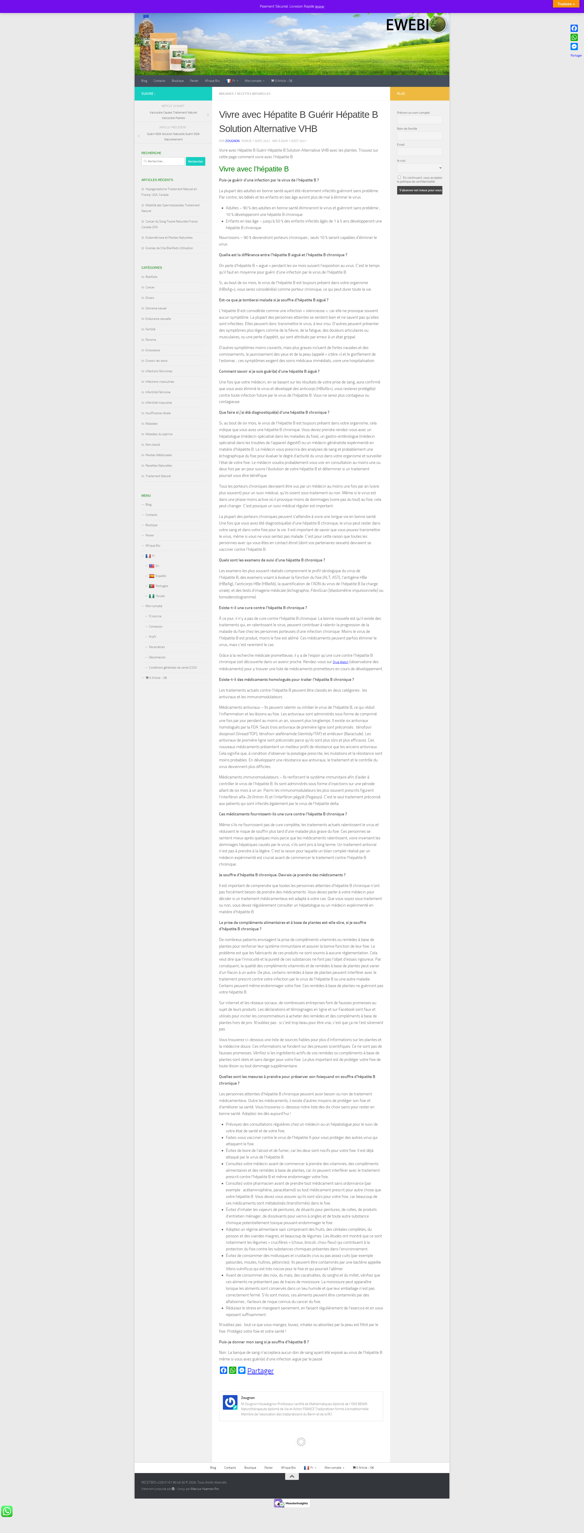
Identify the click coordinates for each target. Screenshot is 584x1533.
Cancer (150, 287)
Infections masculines (160, 382)
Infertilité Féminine (158, 392)
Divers (150, 298)
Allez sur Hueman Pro (204, 1489)
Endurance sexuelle (158, 319)
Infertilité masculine (159, 403)
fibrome (151, 340)
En (157, 566)
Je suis (401, 161)
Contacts (159, 81)
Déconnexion (157, 657)
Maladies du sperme (159, 434)
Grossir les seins (157, 361)
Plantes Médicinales (159, 455)
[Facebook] (576, 28)
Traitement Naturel (158, 476)
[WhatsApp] (576, 37)
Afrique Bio (212, 81)
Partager (260, 1370)
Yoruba (160, 596)
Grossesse (153, 350)
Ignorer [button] (319, 6)
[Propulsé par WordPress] (173, 1488)
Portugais (162, 586)
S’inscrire (155, 616)
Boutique (178, 81)
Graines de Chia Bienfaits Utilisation (169, 248)
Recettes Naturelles (254, 94)
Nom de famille (407, 129)
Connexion (155, 626)
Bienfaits (152, 277)
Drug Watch (340, 662)
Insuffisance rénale (158, 413)
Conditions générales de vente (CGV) (173, 668)
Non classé (153, 445)
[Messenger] (576, 46)
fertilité (150, 329)
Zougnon (232, 141)
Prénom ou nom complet (413, 113)
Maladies (226, 94)
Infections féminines (159, 371)
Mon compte (253, 81)
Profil (152, 637)
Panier (194, 81)
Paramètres (157, 647)
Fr (233, 81)
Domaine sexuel (156, 308)
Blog (144, 81)
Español (161, 576)
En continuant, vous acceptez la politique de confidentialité (419, 180)
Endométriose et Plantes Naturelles (169, 238)
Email (400, 145)
